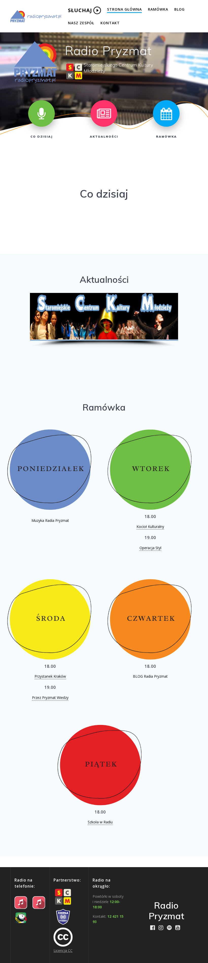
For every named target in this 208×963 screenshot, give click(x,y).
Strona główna (124, 9)
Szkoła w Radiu (100, 822)
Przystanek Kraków (50, 676)
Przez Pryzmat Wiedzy (50, 697)
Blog (179, 9)
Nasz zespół (81, 22)
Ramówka (158, 9)
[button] (38, 317)
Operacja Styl (150, 547)
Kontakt (110, 22)
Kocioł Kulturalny (150, 526)
